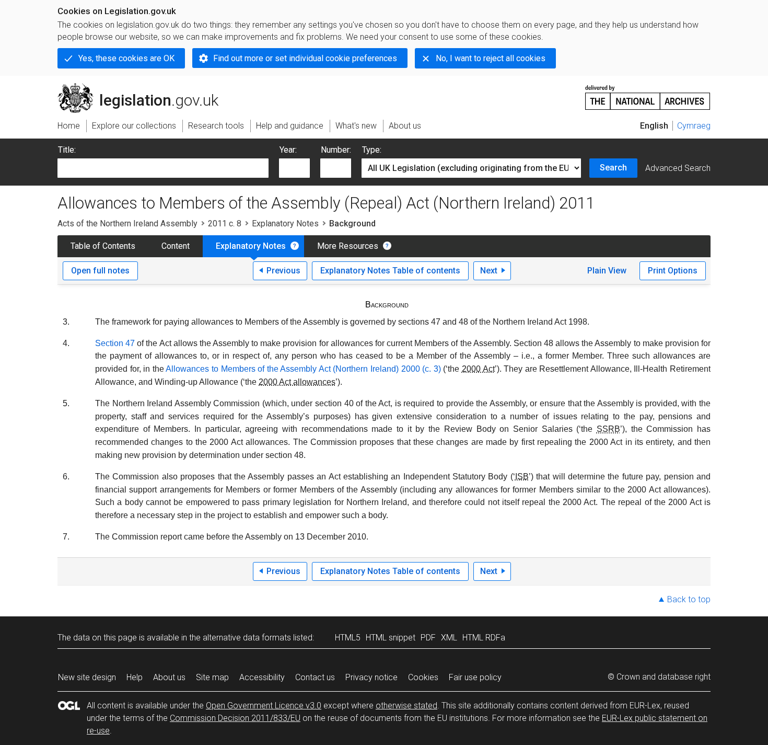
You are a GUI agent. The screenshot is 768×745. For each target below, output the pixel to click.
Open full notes (100, 271)
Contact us (315, 677)
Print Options (672, 271)
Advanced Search (678, 168)
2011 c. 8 (224, 223)
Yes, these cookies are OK (126, 58)
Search (613, 168)
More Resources (347, 246)
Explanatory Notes (285, 223)
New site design (87, 677)
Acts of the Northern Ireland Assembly (127, 223)
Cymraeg (694, 126)
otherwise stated (406, 705)
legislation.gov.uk (144, 87)
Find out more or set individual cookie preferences (305, 58)
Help (134, 677)
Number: (336, 150)
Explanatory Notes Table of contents (390, 271)
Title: (67, 150)
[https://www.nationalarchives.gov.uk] (648, 93)
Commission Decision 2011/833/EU (235, 718)
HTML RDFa (483, 638)
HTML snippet (390, 638)
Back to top (689, 599)
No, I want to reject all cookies (490, 58)
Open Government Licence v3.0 (263, 705)
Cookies (423, 677)
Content (175, 246)
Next (488, 271)
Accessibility (262, 677)
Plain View (606, 271)
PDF (428, 638)
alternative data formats (247, 638)
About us (169, 677)
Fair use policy (475, 677)
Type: (371, 150)
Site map (212, 677)
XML (449, 638)
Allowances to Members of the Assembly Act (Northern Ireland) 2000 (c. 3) (303, 368)
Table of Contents (103, 246)
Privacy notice (371, 677)
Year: (288, 150)
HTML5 (347, 638)
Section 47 (115, 343)
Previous (283, 271)
